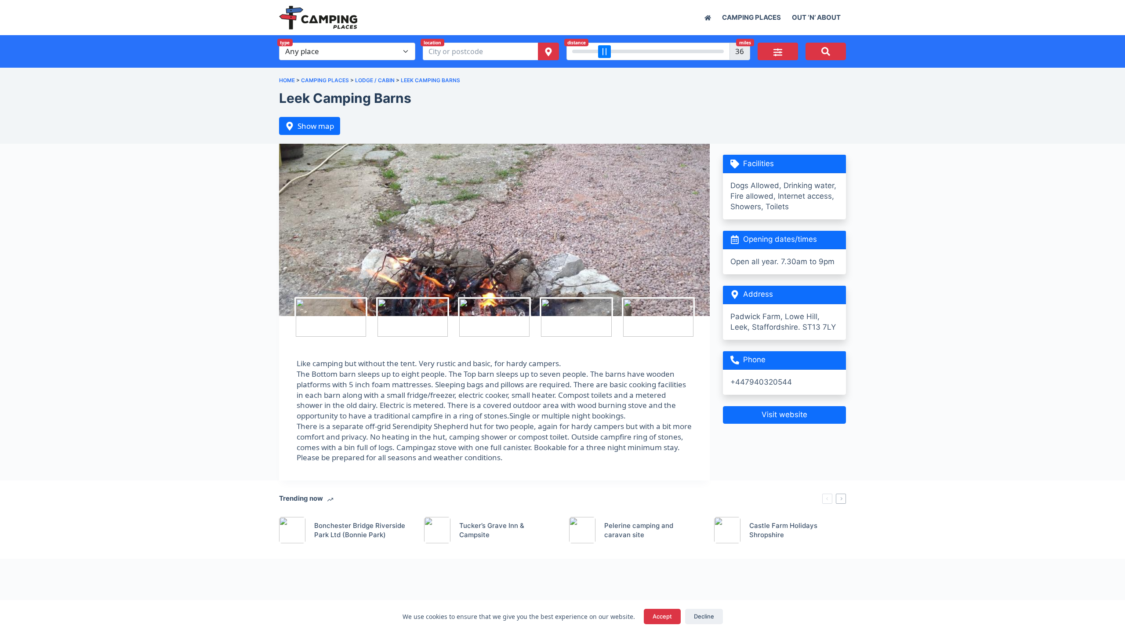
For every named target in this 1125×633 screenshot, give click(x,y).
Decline (704, 616)
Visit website (784, 414)
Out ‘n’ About (816, 17)
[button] (778, 51)
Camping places (751, 17)
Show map (316, 126)
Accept (662, 616)
